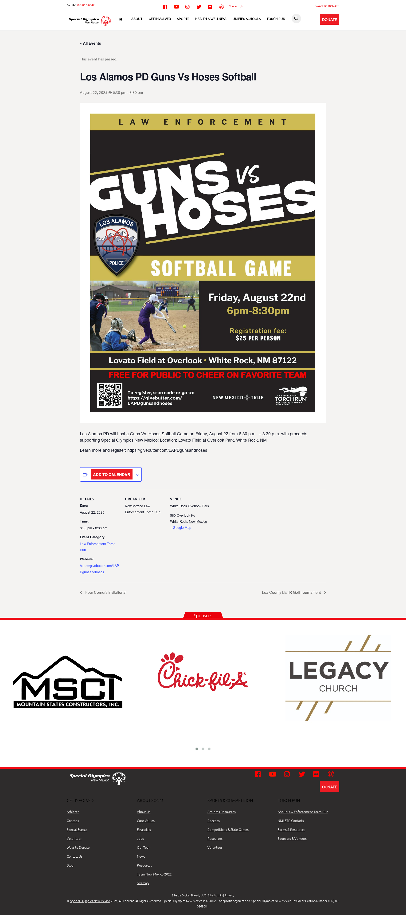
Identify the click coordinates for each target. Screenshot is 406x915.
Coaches (73, 820)
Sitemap (143, 882)
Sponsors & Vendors (292, 838)
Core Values (146, 820)
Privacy (229, 895)
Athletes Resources (221, 811)
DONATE (329, 19)
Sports (183, 18)
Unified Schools (247, 18)
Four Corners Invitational (105, 592)
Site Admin (215, 895)
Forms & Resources (291, 829)
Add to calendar (111, 474)
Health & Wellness (210, 18)
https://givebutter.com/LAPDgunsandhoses (167, 450)
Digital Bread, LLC (194, 895)
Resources (144, 865)
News (141, 856)
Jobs (140, 838)
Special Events (77, 829)
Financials (144, 829)
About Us (143, 811)
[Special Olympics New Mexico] (91, 25)
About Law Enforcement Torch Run (303, 811)
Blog (70, 865)
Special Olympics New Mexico (90, 901)
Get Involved (160, 18)
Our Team (144, 847)
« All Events (90, 43)
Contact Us (236, 6)
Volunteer (74, 838)
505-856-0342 (85, 5)
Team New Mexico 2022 (154, 874)
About (136, 18)
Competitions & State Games (228, 829)
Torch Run (276, 18)
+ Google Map (180, 527)
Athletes (73, 811)
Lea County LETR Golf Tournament (292, 592)
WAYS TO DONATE (327, 6)
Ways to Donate (78, 847)
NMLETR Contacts (291, 820)
